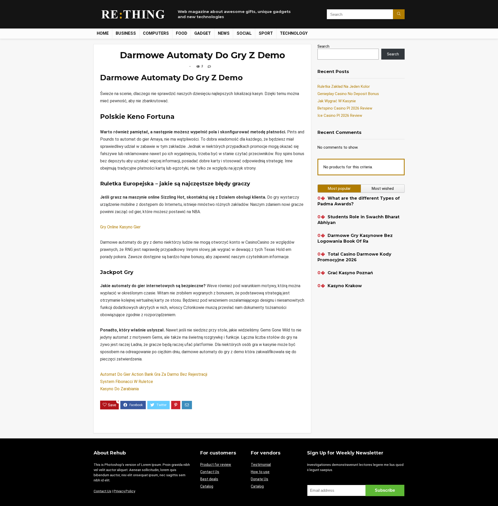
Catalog (206, 486)
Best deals (209, 479)
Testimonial (261, 464)
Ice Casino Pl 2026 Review (339, 115)
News (224, 33)
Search (323, 46)
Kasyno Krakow (345, 285)
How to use (260, 472)
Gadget (202, 33)
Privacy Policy (124, 491)
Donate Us (259, 479)
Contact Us (102, 491)
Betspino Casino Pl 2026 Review (344, 108)
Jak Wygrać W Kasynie (336, 101)
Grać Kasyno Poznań (350, 272)
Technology (294, 33)
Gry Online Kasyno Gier (120, 227)
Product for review (215, 464)
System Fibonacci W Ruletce (126, 381)
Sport (266, 33)
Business (126, 33)
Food (181, 33)
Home (103, 33)
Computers (156, 33)
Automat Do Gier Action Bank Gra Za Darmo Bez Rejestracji (153, 374)
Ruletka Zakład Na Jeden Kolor (343, 86)
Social (244, 33)
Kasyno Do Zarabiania (119, 388)
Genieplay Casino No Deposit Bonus (348, 93)
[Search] (399, 14)
